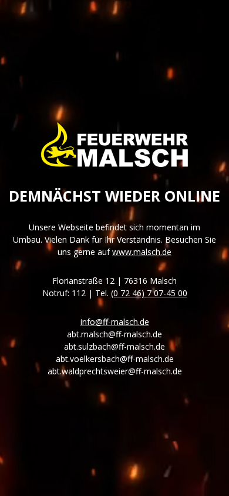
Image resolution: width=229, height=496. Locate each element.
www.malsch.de (141, 251)
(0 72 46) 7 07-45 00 (149, 293)
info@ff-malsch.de (114, 321)
